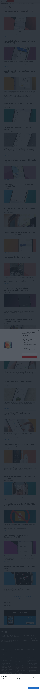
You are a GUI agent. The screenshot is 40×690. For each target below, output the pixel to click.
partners (6, 677)
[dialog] (20, 682)
